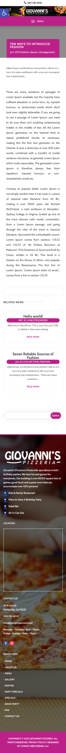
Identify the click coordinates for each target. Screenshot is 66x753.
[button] (4, 12)
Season (34, 52)
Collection (31, 361)
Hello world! (33, 316)
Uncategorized (46, 52)
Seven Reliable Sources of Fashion (33, 356)
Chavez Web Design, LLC (35, 746)
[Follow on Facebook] (5, 643)
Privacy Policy (37, 742)
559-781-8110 (34, 2)
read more (33, 336)
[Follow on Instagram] (11, 643)
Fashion (25, 52)
